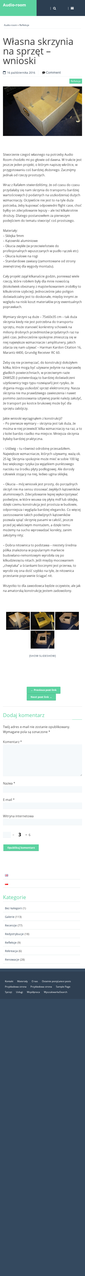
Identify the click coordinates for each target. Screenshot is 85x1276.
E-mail (9, 800)
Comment (53, 72)
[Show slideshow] (42, 656)
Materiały (22, 981)
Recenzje (11, 925)
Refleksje (24, 25)
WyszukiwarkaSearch (55, 992)
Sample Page (63, 986)
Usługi (19, 992)
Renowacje (12, 959)
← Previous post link (44, 690)
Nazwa (9, 783)
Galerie (9, 917)
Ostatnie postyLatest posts (56, 981)
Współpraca (33, 992)
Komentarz (12, 742)
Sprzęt (8, 992)
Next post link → (41, 697)
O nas (35, 981)
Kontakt (9, 981)
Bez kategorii (13, 908)
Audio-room (14, 5)
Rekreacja (11, 951)
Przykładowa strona (15, 986)
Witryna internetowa (18, 816)
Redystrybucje (14, 934)
